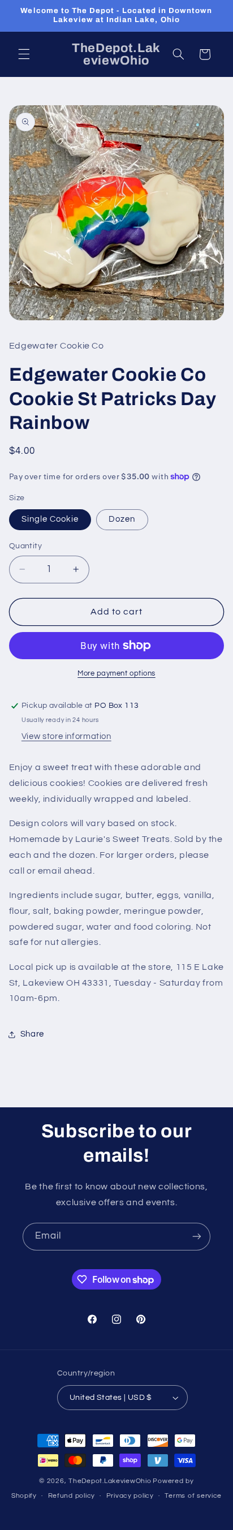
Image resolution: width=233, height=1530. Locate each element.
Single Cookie (50, 519)
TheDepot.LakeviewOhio (109, 1481)
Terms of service (193, 1496)
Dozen (122, 519)
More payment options (116, 673)
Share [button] (32, 1034)
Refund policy (72, 1496)
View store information (66, 736)
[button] (24, 54)
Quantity (25, 546)
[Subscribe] (197, 1236)
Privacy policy (130, 1496)
